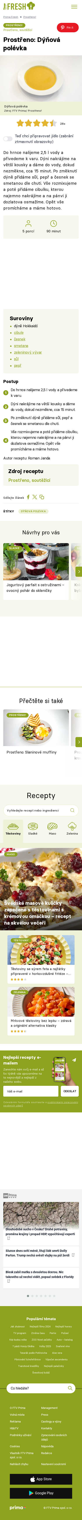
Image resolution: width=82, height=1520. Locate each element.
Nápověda (47, 1446)
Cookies (15, 1446)
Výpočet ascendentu (56, 1359)
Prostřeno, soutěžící (17, 30)
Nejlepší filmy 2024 (40, 1326)
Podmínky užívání (20, 1435)
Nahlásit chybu (19, 1464)
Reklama (15, 1421)
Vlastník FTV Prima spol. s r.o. (21, 1455)
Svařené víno (63, 1346)
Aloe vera (57, 1353)
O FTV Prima (17, 1408)
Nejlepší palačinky (54, 1366)
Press (44, 1414)
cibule (18, 332)
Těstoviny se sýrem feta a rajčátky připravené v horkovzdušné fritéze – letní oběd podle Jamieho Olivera (39, 974)
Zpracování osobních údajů (54, 1437)
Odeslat (69, 1091)
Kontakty (46, 1428)
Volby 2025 (45, 1346)
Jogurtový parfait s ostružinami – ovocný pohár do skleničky (35, 587)
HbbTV (14, 1428)
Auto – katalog (65, 1339)
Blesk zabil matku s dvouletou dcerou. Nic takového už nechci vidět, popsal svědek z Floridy (40, 1274)
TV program (19, 1333)
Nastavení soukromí (53, 1464)
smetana (21, 345)
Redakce (46, 1453)
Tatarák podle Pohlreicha (33, 1353)
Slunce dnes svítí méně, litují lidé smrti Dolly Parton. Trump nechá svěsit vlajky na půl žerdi (38, 1253)
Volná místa (17, 1414)
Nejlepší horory (63, 1326)
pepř (17, 365)
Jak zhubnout (17, 1326)
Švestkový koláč (41, 1372)
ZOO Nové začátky (42, 1339)
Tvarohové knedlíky (28, 1366)
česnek (19, 339)
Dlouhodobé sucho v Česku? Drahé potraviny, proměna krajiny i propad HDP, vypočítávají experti (40, 1231)
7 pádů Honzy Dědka (23, 1346)
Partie (53, 1333)
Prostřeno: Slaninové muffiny (32, 752)
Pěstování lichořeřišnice (27, 1359)
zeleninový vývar (28, 352)
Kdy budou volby (18, 1339)
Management (49, 1408)
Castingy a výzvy (51, 1421)
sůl (16, 358)
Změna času (38, 1333)
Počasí (65, 1333)
